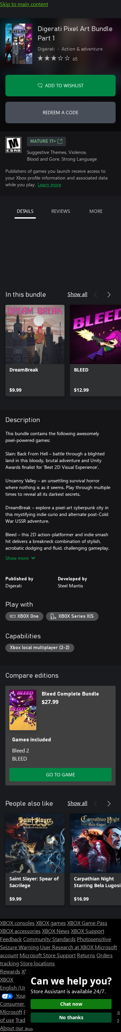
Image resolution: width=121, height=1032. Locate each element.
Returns (86, 955)
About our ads (16, 1027)
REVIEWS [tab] (60, 211)
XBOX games (51, 922)
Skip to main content (24, 3)
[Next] (109, 294)
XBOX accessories (20, 930)
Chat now (71, 1004)
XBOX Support (87, 930)
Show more (17, 558)
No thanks (71, 1017)
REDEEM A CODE (60, 112)
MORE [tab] (96, 211)
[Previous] (95, 294)
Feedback (11, 938)
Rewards (10, 971)
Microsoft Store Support (47, 955)
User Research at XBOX (67, 946)
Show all (77, 293)
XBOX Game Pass (87, 922)
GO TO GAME (60, 774)
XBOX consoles (17, 922)
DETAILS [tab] (25, 211)
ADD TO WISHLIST (64, 85)
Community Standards (49, 938)
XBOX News (56, 930)
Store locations (37, 963)
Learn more (49, 184)
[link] (35, 350)
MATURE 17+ (43, 141)
